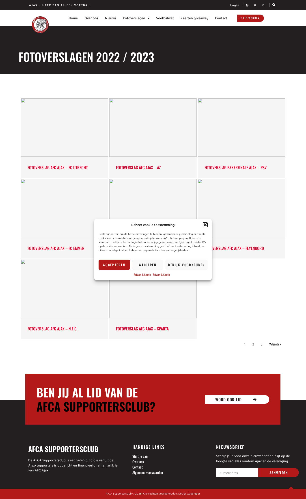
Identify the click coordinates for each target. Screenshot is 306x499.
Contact (221, 18)
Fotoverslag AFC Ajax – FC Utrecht (58, 167)
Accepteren (114, 264)
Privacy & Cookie (142, 274)
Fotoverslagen (134, 18)
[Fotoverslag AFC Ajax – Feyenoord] (241, 208)
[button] (205, 225)
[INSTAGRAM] (264, 5)
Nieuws (110, 18)
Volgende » (275, 344)
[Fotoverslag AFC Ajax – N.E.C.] (64, 289)
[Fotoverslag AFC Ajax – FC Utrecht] (64, 127)
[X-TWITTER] (256, 5)
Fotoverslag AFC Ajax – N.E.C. (53, 329)
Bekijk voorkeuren (186, 264)
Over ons (91, 18)
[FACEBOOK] (248, 5)
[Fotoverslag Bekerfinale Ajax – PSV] (241, 127)
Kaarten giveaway (194, 18)
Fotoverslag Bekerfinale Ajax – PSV (236, 167)
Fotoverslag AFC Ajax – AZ (138, 167)
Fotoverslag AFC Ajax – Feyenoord (234, 248)
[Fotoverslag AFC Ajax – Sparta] (153, 289)
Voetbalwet (165, 18)
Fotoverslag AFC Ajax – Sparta (142, 329)
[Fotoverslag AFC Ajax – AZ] (153, 127)
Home (73, 18)
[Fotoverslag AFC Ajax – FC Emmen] (64, 208)
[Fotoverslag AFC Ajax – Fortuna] (153, 208)
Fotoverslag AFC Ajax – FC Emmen (56, 248)
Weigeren (148, 264)
